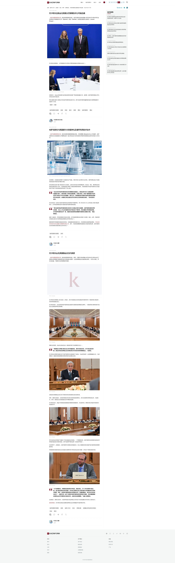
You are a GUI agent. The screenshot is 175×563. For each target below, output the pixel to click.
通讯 (79, 110)
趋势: (48, 7)
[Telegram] (58, 114)
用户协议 (80, 541)
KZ (109, 2)
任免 (60, 7)
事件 (63, 7)
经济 (48, 550)
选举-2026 (52, 7)
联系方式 (111, 544)
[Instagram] (50, 114)
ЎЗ (123, 2)
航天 (70, 110)
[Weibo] (117, 533)
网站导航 (111, 541)
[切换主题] (105, 2)
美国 (75, 110)
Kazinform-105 (87, 7)
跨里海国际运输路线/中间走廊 (76, 7)
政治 (55, 511)
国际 (48, 552)
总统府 (57, 7)
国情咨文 (67, 7)
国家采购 (80, 552)
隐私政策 (80, 544)
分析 (100, 2)
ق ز (121, 2)
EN (116, 2)
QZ (112, 2)
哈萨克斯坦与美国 (54, 110)
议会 (51, 511)
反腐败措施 (80, 550)
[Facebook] (62, 114)
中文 (119, 2)
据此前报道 (52, 502)
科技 (66, 110)
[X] (66, 114)
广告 (110, 547)
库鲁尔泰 (79, 508)
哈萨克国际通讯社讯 (55, 17)
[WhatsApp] (54, 114)
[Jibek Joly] (120, 7)
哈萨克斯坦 (85, 110)
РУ (114, 2)
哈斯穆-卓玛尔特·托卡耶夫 (89, 508)
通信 (91, 110)
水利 (62, 233)
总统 (62, 110)
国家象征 (80, 547)
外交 (73, 508)
